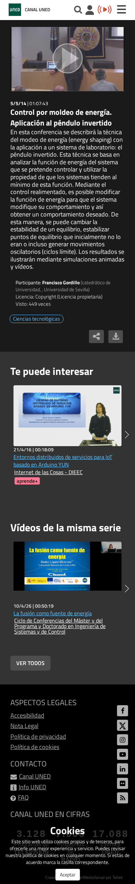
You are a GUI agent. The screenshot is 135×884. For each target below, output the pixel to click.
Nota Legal (24, 725)
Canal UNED (35, 776)
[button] (127, 434)
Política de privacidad (38, 736)
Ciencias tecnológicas (36, 319)
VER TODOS (30, 663)
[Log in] (90, 11)
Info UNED (32, 787)
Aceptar (67, 874)
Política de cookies (34, 747)
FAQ (23, 797)
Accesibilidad (27, 715)
